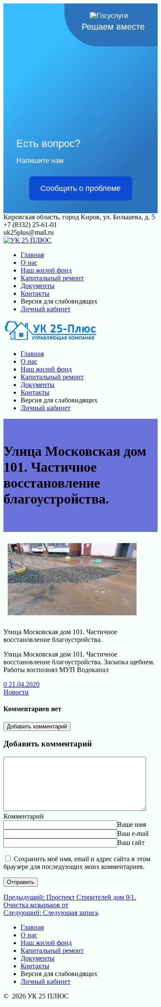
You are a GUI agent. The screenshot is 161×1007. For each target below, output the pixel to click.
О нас (29, 262)
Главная (32, 254)
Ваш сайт (131, 842)
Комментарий (23, 816)
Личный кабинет (45, 309)
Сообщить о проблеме (80, 188)
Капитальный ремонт (52, 278)
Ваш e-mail (133, 833)
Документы (38, 285)
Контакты (35, 293)
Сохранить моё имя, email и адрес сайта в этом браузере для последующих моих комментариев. (76, 862)
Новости (16, 692)
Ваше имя (131, 824)
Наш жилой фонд (46, 270)
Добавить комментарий (37, 726)
